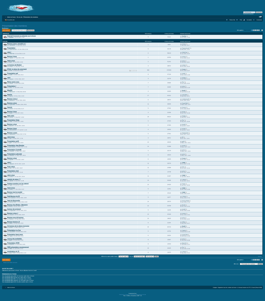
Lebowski (11, 155)
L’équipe (215, 287)
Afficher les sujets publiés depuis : (110, 256)
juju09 (10, 240)
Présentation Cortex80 (14, 149)
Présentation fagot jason (15, 234)
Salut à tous (11, 188)
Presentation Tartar (13, 120)
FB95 (10, 248)
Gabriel (184, 230)
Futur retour (11, 166)
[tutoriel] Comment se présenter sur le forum (21, 36)
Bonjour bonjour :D (13, 222)
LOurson (11, 214)
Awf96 (10, 74)
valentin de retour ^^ (14, 179)
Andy (10, 87)
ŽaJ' (183, 82)
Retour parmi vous (13, 82)
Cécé (10, 172)
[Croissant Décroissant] (152, 256)
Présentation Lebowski (14, 154)
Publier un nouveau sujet (5, 30)
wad (10, 138)
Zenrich (9, 107)
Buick (10, 62)
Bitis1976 (184, 243)
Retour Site (232, 19)
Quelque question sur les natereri (18, 183)
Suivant (260, 256)
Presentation (11, 48)
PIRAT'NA (11, 53)
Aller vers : (236, 263)
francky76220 (12, 202)
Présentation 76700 (13, 243)
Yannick (11, 57)
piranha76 (11, 244)
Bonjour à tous (12, 56)
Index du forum (11, 17)
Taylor (10, 185)
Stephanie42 (12, 134)
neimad (11, 83)
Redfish (11, 37)
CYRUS (184, 196)
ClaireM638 (12, 45)
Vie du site (19, 17)
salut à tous (11, 137)
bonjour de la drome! (14, 209)
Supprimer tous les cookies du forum (227, 287)
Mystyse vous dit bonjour (15, 217)
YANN (183, 162)
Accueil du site (10, 19)
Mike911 (9, 90)
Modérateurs (12, 28)
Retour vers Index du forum (10, 262)
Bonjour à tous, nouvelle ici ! (16, 43)
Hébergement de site (141, 294)
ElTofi (10, 70)
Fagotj (10, 235)
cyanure (11, 79)
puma (183, 61)
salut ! (9, 52)
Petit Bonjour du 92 (13, 196)
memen (184, 44)
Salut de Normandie (13, 200)
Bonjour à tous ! (12, 99)
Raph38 (11, 159)
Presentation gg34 (13, 141)
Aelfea (10, 223)
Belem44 (11, 125)
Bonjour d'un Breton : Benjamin (17, 205)
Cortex (184, 69)
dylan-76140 (12, 252)
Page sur (247, 30)
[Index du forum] (21, 11)
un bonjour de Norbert (14, 65)
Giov (10, 168)
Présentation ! (11, 86)
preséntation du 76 (13, 251)
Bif (182, 137)
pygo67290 (185, 234)
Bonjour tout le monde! (14, 192)
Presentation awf (12, 73)
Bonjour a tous (12, 103)
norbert (11, 66)
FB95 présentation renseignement (18, 247)
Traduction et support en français (127, 294)
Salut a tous (11, 60)
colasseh (11, 163)
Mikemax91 (12, 91)
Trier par (131, 256)
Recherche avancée (248, 13)
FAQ (241, 19)
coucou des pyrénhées (14, 238)
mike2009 (184, 94)
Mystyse (11, 219)
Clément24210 (12, 129)
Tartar (10, 121)
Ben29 (10, 206)
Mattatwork (12, 100)
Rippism (11, 193)
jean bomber (12, 146)
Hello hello (10, 116)
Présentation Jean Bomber (15, 145)
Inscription (249, 19)
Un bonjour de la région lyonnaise (18, 226)
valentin (11, 180)
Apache (9, 94)
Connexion (259, 19)
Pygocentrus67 (13, 49)
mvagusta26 (12, 210)
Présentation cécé (13, 171)
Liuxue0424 (12, 231)
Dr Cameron (12, 197)
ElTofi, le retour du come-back (17, 69)
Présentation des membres (30, 17)
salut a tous (11, 175)
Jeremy (11, 117)
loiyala (10, 113)
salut (8, 77)
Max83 (184, 90)
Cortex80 (11, 151)
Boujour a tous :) (12, 213)
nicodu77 (11, 176)
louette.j (11, 189)
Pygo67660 (12, 104)
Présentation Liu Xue (14, 230)
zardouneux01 (185, 99)
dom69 (184, 124)
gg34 (10, 142)
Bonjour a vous (12, 132)
